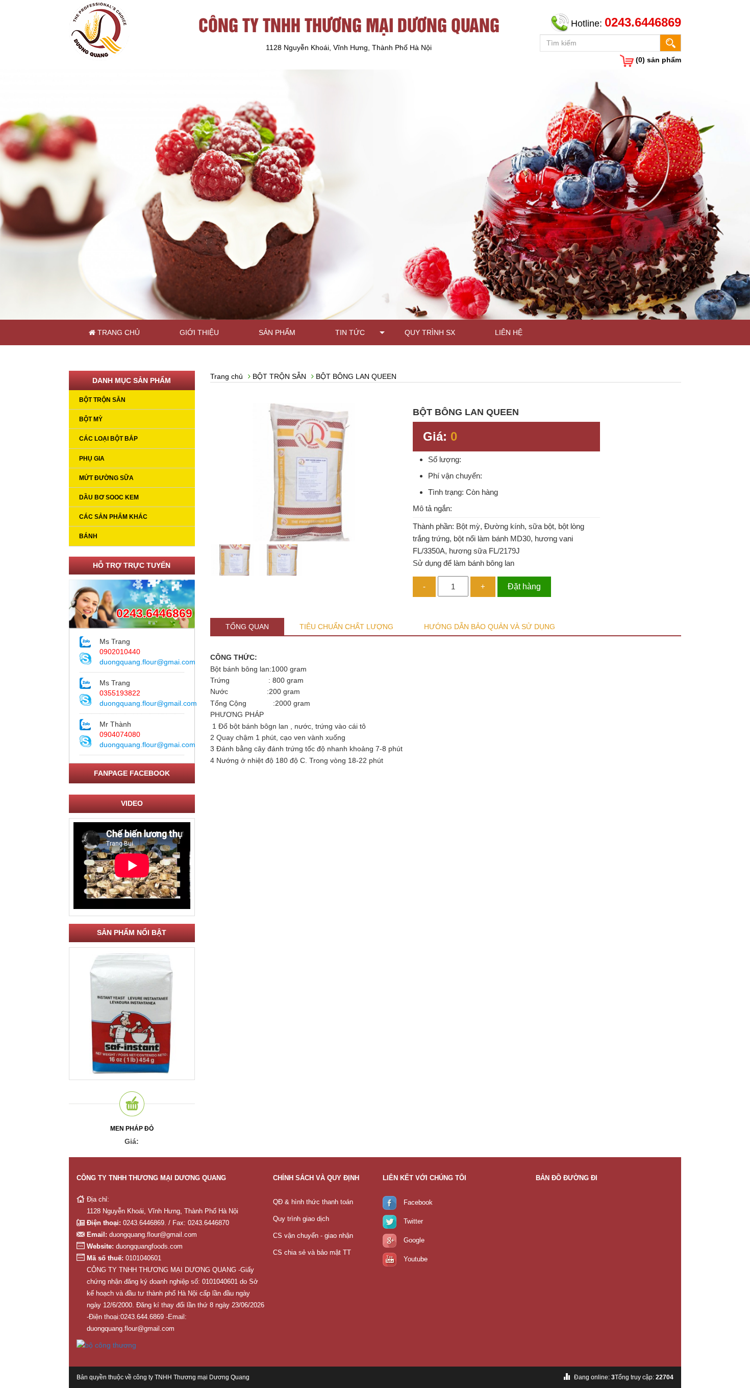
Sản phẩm (277, 332)
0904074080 (119, 734)
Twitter (413, 1222)
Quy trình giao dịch (301, 1219)
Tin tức (350, 332)
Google (414, 1241)
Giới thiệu (199, 332)
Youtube (416, 1259)
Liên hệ (508, 332)
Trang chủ (117, 332)
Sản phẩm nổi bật (131, 932)
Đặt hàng (524, 586)
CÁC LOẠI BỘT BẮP (108, 438)
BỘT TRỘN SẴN (102, 399)
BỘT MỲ (91, 419)
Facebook (418, 1203)
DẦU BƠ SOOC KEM (109, 497)
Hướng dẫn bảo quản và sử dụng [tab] (489, 627)
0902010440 (119, 652)
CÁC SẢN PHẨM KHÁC (113, 516)
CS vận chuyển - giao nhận (313, 1235)
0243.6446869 (154, 613)
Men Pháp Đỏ (132, 1128)
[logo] (99, 30)
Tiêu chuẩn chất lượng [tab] (346, 627)
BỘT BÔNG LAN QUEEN (356, 376)
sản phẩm (658, 60)
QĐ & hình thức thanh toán (313, 1202)
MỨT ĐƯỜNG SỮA (106, 478)
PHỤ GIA (92, 458)
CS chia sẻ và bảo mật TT (312, 1252)
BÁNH (88, 536)
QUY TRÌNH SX (430, 332)
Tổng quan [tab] (247, 627)
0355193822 (119, 693)
